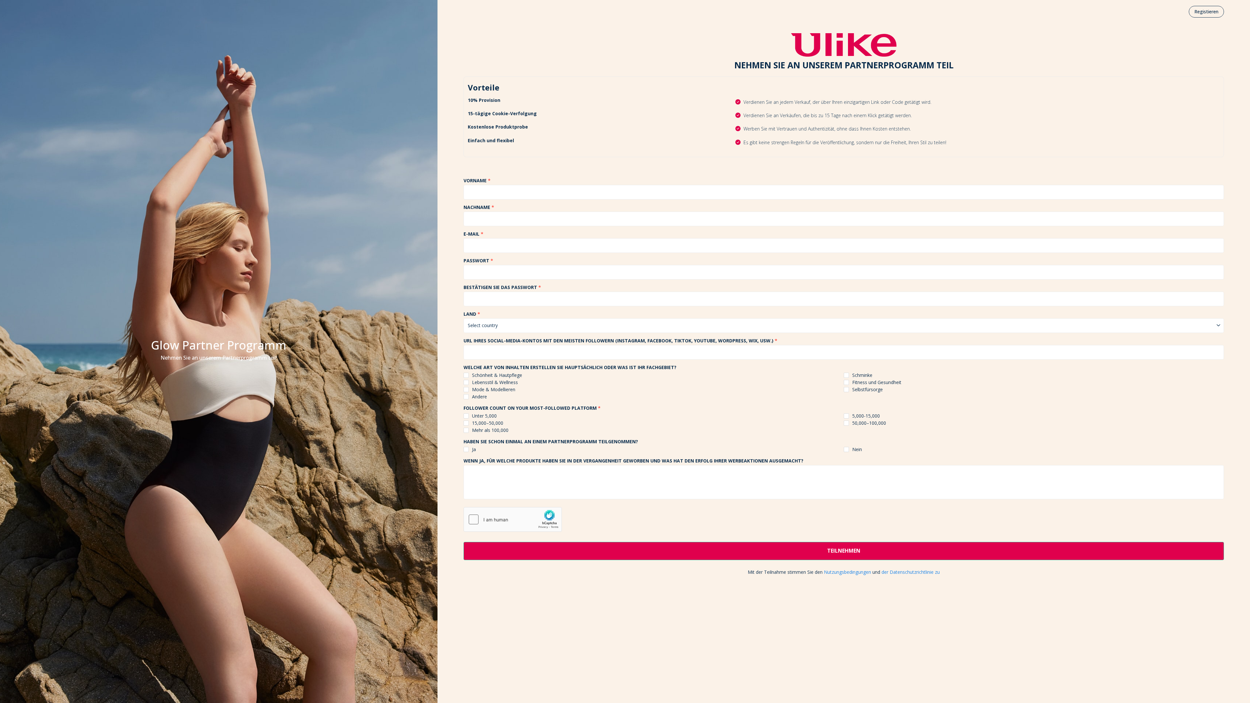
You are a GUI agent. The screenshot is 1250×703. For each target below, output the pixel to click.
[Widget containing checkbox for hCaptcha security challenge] (513, 519)
